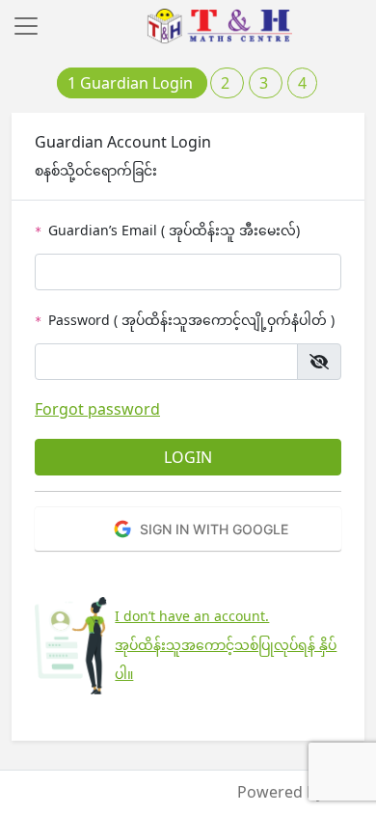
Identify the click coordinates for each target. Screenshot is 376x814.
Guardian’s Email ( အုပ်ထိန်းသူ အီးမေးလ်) (167, 230)
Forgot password (97, 409)
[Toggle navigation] (26, 26)
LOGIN (188, 457)
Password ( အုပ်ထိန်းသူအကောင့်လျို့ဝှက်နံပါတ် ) (185, 320)
